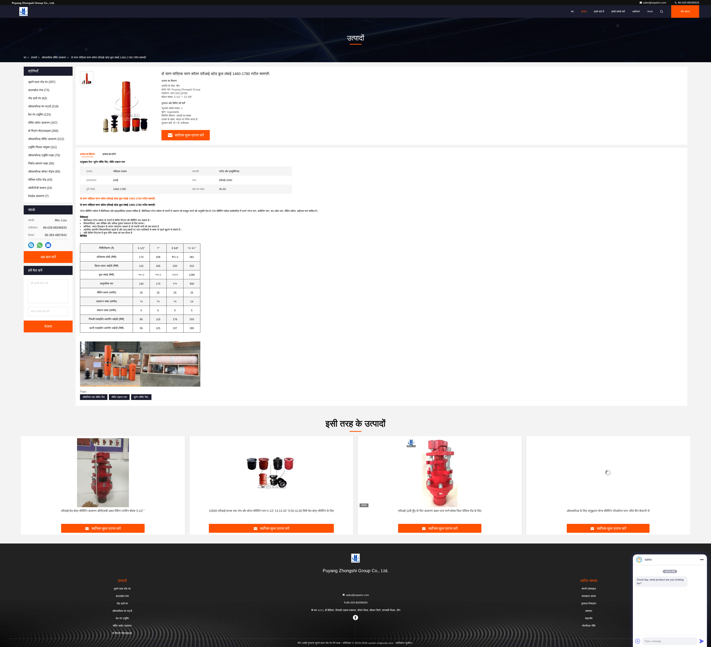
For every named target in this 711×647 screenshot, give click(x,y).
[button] (27, 481)
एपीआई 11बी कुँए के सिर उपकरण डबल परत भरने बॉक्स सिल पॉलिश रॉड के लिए (271, 510)
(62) (37, 98)
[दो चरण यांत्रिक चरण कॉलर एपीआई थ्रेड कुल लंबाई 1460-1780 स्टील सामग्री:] (126, 102)
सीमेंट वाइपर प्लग (119, 397)
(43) (40, 179)
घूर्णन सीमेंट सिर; (141, 397)
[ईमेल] (48, 245)
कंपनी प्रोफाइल (589, 588)
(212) (46, 139)
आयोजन (636, 11)
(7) (38, 196)
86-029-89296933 (688, 2)
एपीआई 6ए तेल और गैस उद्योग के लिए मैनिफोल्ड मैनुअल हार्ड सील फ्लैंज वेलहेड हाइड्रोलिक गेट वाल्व (608, 510)
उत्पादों (34, 57)
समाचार (588, 610)
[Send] (702, 641)
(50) (41, 163)
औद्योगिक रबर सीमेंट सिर (94, 397)
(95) (44, 171)
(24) (40, 187)
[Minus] (702, 559)
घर (572, 11)
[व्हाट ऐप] (40, 245)
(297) (41, 82)
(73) (38, 90)
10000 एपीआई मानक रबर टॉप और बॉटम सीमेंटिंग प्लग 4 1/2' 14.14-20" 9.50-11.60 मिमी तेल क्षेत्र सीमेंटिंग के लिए (102, 510)
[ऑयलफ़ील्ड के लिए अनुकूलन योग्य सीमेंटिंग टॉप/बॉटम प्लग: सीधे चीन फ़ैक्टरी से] (440, 472)
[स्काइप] (31, 245)
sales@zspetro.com (655, 2)
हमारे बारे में (599, 11)
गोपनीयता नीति (588, 625)
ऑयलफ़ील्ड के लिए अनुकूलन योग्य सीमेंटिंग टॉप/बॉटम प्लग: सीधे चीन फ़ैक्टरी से (439, 510)
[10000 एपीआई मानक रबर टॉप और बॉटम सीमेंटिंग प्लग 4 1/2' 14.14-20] (103, 472)
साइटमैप (588, 618)
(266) (43, 130)
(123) (39, 114)
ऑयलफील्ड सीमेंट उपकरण (54, 57)
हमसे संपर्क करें (618, 11)
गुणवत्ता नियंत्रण (588, 603)
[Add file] (637, 641)
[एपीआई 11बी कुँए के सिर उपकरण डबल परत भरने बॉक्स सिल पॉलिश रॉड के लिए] (271, 472)
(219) (43, 106)
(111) (42, 147)
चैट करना (685, 11)
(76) (44, 155)
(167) (42, 122)
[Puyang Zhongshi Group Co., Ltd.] (23, 11)
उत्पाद (584, 11)
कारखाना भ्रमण (589, 596)
